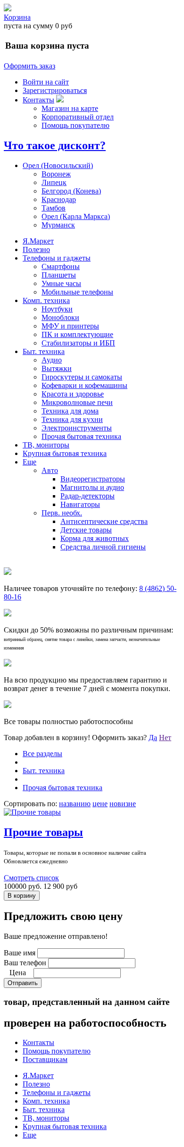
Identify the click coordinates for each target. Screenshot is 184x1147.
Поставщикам (45, 1059)
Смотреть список (31, 878)
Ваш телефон (25, 963)
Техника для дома (70, 411)
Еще (29, 462)
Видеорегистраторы (92, 479)
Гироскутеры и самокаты (82, 377)
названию (75, 804)
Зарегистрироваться (55, 90)
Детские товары (86, 530)
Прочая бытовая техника (81, 436)
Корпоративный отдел (78, 117)
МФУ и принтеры (70, 326)
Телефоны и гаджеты (57, 258)
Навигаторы (80, 504)
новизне (122, 804)
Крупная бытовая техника (65, 453)
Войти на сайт (46, 82)
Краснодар (59, 199)
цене (100, 804)
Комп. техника (46, 300)
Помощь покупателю (75, 125)
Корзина (17, 17)
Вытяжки (57, 368)
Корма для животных (94, 538)
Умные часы (61, 283)
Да (153, 738)
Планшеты (59, 275)
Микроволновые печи (77, 402)
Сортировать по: (30, 804)
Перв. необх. (62, 513)
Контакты (38, 100)
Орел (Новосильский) (58, 165)
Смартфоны (61, 266)
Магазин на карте (70, 108)
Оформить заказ (29, 66)
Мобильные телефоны (77, 292)
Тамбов (54, 208)
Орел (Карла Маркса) (76, 216)
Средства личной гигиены (103, 547)
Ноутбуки (57, 309)
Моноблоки (60, 317)
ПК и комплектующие (77, 334)
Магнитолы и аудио (92, 487)
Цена (18, 973)
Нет (165, 738)
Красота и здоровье (73, 394)
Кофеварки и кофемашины (84, 385)
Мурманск (58, 225)
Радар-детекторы (87, 496)
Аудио (52, 360)
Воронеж (56, 174)
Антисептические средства (104, 521)
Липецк (54, 182)
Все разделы (42, 754)
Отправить (23, 983)
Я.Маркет (38, 241)
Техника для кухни (72, 419)
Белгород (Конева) (71, 191)
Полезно (36, 249)
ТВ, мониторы (46, 445)
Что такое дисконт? (55, 145)
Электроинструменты (77, 428)
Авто (50, 470)
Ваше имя (19, 953)
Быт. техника (44, 351)
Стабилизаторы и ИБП (78, 343)
